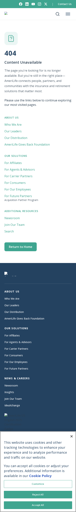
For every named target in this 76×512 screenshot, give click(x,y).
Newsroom (12, 218)
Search (9, 231)
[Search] (57, 14)
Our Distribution (15, 138)
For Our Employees (17, 189)
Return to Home (20, 247)
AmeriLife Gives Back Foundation (27, 144)
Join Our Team (14, 225)
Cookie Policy (40, 476)
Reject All (38, 494)
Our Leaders (13, 131)
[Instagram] (39, 4)
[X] (45, 4)
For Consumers (15, 183)
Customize (38, 483)
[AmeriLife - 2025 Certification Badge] (17, 429)
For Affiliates (13, 163)
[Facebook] (20, 4)
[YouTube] (33, 4)
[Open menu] (68, 14)
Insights (9, 392)
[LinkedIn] (27, 4)
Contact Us (65, 4)
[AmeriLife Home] (12, 14)
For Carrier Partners (18, 176)
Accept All (38, 505)
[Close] (72, 436)
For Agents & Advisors (19, 169)
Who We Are (13, 125)
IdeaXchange (12, 405)
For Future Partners (21, 198)
